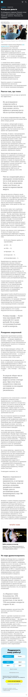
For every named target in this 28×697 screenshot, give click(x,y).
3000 (8, 662)
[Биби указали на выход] (15, 537)
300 (19, 665)
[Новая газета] (2, 2)
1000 (19, 662)
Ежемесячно (8, 656)
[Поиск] (25, 2)
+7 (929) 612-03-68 (6, 690)
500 (8, 665)
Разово (19, 656)
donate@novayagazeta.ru (7, 689)
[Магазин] (22, 2)
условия (9, 677)
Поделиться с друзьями (13, 684)
